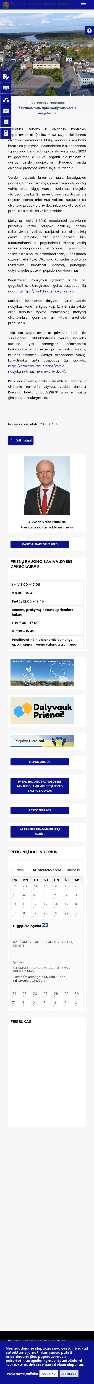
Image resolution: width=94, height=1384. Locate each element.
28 (25, 886)
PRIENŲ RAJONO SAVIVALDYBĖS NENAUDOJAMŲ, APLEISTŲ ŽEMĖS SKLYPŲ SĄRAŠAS (40, 786)
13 (45, 904)
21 (55, 913)
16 (76, 904)
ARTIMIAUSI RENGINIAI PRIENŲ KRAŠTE (40, 831)
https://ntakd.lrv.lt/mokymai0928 (49, 291)
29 (35, 886)
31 (55, 886)
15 (66, 904)
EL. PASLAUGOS (39, 762)
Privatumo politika (22, 1374)
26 (35, 994)
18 (24, 913)
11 (24, 904)
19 (35, 913)
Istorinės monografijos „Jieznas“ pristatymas (42, 969)
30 (46, 886)
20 (46, 913)
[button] (89, 30)
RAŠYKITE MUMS (40, 810)
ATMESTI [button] (69, 1374)
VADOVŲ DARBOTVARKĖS (39, 544)
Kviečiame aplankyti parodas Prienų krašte (43, 943)
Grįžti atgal (23, 441)
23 (76, 913)
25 (24, 994)
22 (66, 913)
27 (14, 886)
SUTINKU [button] (49, 1374)
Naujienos (57, 103)
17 (14, 913)
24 (14, 994)
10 (14, 904)
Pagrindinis (37, 103)
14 (55, 904)
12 (34, 904)
